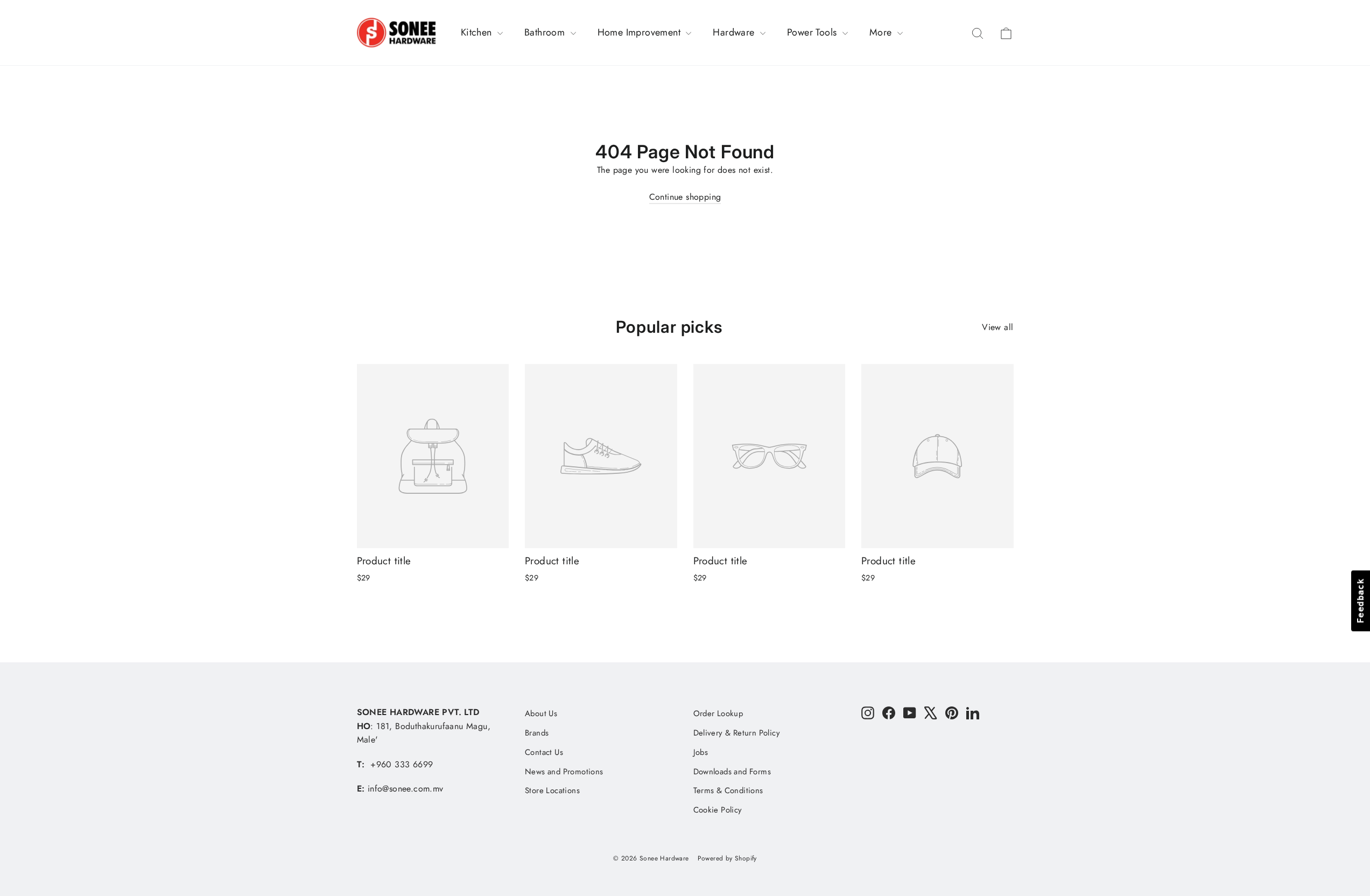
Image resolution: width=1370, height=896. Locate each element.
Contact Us (544, 752)
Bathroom (546, 32)
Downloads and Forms (732, 772)
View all (997, 327)
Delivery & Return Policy (737, 733)
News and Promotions (564, 772)
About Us (541, 713)
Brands (537, 733)
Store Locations (552, 790)
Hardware (735, 32)
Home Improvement (641, 32)
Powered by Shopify (727, 858)
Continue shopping (685, 197)
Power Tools (813, 32)
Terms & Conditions (728, 790)
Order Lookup (718, 713)
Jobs (700, 752)
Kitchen (478, 32)
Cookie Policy (717, 810)
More (882, 32)
